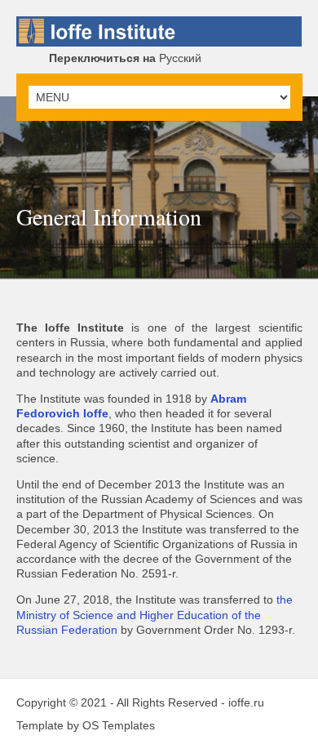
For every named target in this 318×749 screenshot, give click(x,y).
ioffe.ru (246, 702)
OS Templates (118, 725)
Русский (125, 58)
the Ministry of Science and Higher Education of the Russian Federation (154, 614)
